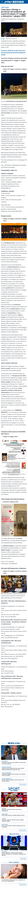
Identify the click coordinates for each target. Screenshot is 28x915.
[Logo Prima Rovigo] (14, 2)
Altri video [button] (23, 858)
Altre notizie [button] (23, 784)
